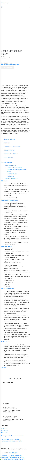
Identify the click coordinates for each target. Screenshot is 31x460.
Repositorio (6, 393)
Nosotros (5, 385)
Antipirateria (11, 176)
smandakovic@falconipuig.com (10, 64)
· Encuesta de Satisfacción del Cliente (11, 441)
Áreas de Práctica (7, 390)
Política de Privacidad (8, 400)
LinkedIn (3, 367)
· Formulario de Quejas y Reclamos (10, 439)
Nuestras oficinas (7, 398)
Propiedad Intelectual (10, 165)
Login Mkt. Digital (13, 452)
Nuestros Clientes (7, 395)
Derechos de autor (12, 173)
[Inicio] (5, 3)
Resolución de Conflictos (11, 178)
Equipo (4, 388)
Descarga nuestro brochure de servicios (12, 436)
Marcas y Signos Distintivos (15, 167)
